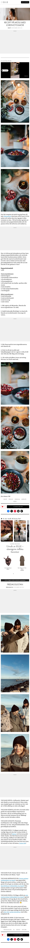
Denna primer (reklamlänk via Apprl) (14, 879)
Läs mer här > (22, 580)
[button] (7, 531)
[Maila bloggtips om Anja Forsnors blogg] (18, 511)
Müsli (15, 501)
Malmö (18, 929)
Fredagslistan (9, 587)
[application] (15, 70)
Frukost (11, 499)
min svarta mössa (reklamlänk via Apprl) (14, 896)
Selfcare (24, 929)
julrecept (23, 499)
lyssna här (22, 843)
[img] (3, 506)
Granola (17, 499)
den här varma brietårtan (12, 912)
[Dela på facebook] (8, 511)
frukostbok (7, 216)
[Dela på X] (11, 511)
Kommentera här (18, 506)
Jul (14, 929)
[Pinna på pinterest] (15, 511)
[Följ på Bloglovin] (21, 511)
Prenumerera (25, 2)
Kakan (14, 834)
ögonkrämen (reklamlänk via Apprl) (12, 886)
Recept (5, 499)
